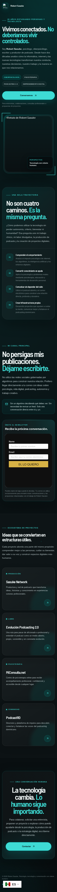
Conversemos (26, 95)
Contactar (26, 846)
